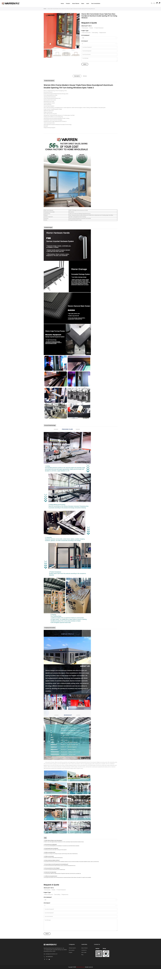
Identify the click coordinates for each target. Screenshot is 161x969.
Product (68, 3)
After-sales (83, 952)
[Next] (77, 31)
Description (77, 76)
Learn (87, 3)
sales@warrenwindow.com (51, 954)
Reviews (85, 76)
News (82, 3)
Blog (82, 954)
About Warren (75, 3)
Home (62, 3)
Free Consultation (95, 3)
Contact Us (83, 950)
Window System (72, 948)
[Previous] (46, 31)
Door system (71, 950)
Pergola (70, 952)
